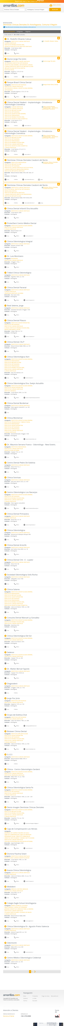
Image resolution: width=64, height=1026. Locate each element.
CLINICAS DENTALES (10, 43)
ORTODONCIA (8, 63)
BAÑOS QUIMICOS (16, 905)
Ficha (8, 53)
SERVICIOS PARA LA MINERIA (25, 909)
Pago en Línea (45, 996)
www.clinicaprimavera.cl (30, 524)
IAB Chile (57, 1016)
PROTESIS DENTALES (26, 46)
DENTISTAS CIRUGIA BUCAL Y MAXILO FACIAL (17, 422)
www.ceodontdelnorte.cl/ (29, 203)
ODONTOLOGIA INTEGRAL (11, 450)
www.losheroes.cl (29, 848)
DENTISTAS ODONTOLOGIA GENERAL (15, 113)
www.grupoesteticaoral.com (31, 725)
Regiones (28, 31)
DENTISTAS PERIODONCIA (11, 115)
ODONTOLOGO (8, 858)
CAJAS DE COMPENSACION (11, 834)
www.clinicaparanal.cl (30, 300)
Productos (35, 996)
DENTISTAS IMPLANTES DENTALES (14, 171)
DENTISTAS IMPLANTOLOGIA (24, 66)
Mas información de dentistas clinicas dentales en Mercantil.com (21, 27)
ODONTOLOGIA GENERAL (11, 65)
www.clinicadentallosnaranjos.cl (32, 508)
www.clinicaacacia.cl (30, 881)
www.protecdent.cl (29, 235)
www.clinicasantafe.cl (30, 801)
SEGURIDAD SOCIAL (10, 836)
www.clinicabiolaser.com (30, 749)
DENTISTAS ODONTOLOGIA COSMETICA (15, 119)
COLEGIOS (25, 905)
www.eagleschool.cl (29, 921)
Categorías (20, 31)
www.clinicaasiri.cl (29, 377)
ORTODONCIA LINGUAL (26, 65)
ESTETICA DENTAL (20, 68)
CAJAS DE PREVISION (25, 834)
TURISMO (22, 838)
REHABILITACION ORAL (23, 328)
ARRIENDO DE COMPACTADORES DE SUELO (16, 833)
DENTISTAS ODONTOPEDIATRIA (20, 323)
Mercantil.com (54, 996)
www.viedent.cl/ (28, 125)
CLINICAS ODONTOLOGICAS (21, 858)
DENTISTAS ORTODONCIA (20, 63)
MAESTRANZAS (8, 907)
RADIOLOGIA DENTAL (22, 169)
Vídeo (42, 179)
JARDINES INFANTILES (10, 909)
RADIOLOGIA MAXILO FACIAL (12, 329)
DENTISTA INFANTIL (10, 391)
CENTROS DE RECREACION (11, 841)
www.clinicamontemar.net (31, 439)
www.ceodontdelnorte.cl (29, 179)
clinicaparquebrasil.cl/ (29, 76)
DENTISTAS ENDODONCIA (18, 162)
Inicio (24, 996)
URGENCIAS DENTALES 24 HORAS (13, 293)
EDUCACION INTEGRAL (26, 841)
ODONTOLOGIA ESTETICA (11, 46)
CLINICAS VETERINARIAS (20, 907)
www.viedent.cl (28, 154)
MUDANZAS (14, 258)
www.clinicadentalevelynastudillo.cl (33, 397)
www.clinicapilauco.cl (30, 336)
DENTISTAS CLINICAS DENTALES (20, 41)
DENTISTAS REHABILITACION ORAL (14, 45)
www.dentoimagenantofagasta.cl (32, 823)
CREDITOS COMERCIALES (23, 836)
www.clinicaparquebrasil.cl (31, 96)
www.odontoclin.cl (29, 952)
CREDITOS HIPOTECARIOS (11, 838)
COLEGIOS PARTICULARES (11, 912)
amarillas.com (13, 5)
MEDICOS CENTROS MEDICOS (19, 889)
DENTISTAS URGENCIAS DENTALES (14, 775)
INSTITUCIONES (29, 838)
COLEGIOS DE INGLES (25, 912)
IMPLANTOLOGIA (9, 68)
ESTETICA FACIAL (9, 70)
